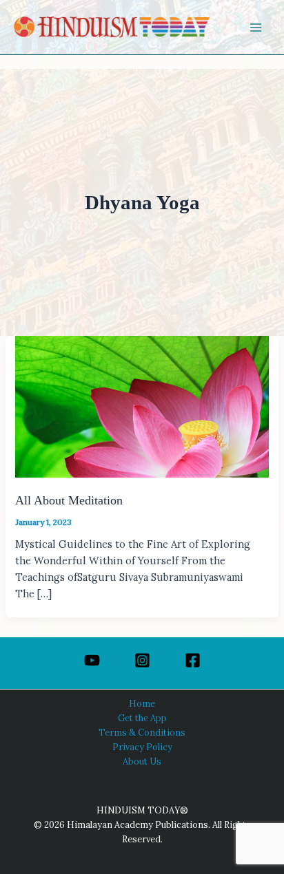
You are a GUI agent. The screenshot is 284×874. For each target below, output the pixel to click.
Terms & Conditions (142, 732)
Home (142, 703)
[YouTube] (92, 660)
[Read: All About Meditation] (141, 405)
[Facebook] (193, 660)
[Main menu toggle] (255, 27)
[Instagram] (142, 660)
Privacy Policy (142, 746)
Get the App (142, 717)
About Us (142, 761)
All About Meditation (69, 500)
